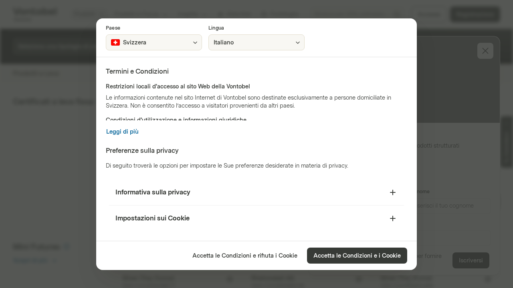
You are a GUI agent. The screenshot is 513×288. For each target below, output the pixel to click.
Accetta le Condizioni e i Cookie (357, 255)
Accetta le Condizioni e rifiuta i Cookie (244, 255)
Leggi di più (122, 131)
